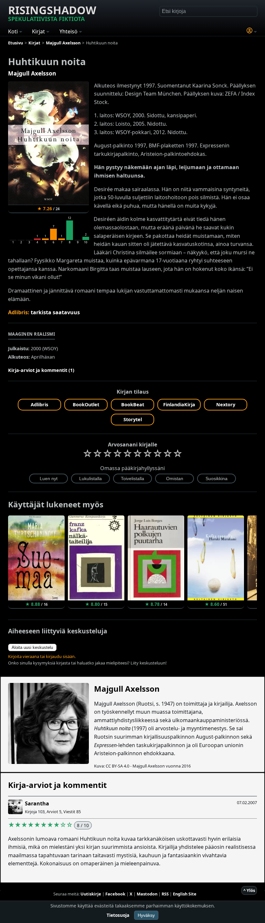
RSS (165, 894)
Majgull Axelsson (32, 73)
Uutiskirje (90, 894)
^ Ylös (249, 890)
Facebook (115, 894)
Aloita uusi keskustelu (32, 647)
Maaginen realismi (31, 334)
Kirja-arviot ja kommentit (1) (41, 370)
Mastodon (147, 894)
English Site (184, 894)
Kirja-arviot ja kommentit (57, 784)
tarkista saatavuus (55, 312)
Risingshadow (52, 13)
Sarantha (37, 803)
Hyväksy (146, 915)
